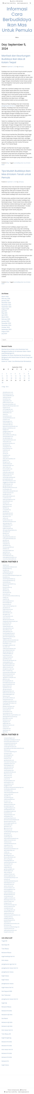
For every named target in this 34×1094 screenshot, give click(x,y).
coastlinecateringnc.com (9, 745)
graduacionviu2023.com (9, 804)
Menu (17, 37)
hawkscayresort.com (8, 609)
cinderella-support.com (8, 472)
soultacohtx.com (7, 728)
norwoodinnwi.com (8, 896)
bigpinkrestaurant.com (8, 474)
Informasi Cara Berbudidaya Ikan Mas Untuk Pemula (17, 19)
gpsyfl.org (5, 732)
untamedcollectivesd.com (10, 843)
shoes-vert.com (6, 618)
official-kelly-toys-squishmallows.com (12, 715)
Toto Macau (5, 949)
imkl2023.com (6, 548)
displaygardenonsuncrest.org (10, 716)
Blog (8, 163)
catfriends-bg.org (7, 397)
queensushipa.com (7, 463)
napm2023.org (6, 543)
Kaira (18, 1090)
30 (2, 382)
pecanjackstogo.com (9, 806)
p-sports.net (7, 779)
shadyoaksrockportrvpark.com (10, 621)
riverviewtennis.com (7, 713)
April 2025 (5, 315)
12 (15, 376)
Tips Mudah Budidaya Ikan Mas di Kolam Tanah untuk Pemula (16, 174)
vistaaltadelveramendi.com (10, 743)
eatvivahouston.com (9, 767)
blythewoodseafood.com (9, 692)
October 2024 (6, 327)
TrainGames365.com (8, 424)
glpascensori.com (8, 828)
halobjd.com (6, 429)
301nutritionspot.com (9, 884)
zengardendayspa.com (9, 808)
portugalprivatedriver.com (9, 645)
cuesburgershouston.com (10, 746)
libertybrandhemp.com (9, 894)
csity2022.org (6, 599)
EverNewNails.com (7, 489)
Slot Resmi (5, 1018)
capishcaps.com (6, 730)
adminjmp (21, 66)
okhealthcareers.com (8, 392)
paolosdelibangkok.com (8, 694)
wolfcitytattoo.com (8, 816)
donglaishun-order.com (8, 669)
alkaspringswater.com (8, 652)
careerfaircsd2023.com (8, 550)
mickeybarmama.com (8, 699)
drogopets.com (6, 721)
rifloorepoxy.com (8, 830)
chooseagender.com (8, 409)
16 (2, 378)
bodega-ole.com (8, 903)
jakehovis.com (6, 679)
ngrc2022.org (6, 511)
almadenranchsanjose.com (9, 521)
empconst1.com (6, 470)
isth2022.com (6, 565)
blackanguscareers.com (9, 899)
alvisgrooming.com (7, 689)
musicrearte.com (7, 709)
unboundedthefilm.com (8, 395)
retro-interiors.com (7, 504)
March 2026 (5, 296)
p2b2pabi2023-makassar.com (10, 567)
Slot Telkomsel (6, 995)
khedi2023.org (6, 577)
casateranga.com (8, 836)
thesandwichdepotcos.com (9, 480)
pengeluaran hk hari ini (8, 106)
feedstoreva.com (7, 720)
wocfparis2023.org (7, 568)
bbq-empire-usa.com (8, 718)
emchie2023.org (6, 582)
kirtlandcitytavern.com (9, 882)
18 (11, 378)
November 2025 (6, 305)
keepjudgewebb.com (9, 860)
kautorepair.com (7, 624)
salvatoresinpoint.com (8, 492)
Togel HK (4, 941)
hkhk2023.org (6, 542)
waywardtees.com (7, 400)
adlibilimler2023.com (7, 525)
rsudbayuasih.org (8, 916)
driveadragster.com (8, 755)
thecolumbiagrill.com (8, 573)
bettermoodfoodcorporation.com (11, 406)
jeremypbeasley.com (8, 479)
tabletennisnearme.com (8, 725)
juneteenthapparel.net (9, 920)
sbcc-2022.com (6, 535)
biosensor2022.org (7, 587)
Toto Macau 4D (6, 1034)
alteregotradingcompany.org (9, 530)
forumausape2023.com (8, 547)
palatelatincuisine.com (9, 763)
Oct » (7, 386)
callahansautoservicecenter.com (10, 640)
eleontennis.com (7, 516)
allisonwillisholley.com (9, 850)
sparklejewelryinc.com (9, 809)
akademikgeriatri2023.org (9, 578)
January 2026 (5, 300)
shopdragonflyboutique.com (9, 703)
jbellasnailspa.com (7, 686)
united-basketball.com (9, 799)
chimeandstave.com (9, 770)
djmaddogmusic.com (9, 855)
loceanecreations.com (9, 887)
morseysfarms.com (7, 711)
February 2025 (6, 319)
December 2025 (6, 303)
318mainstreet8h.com (8, 653)
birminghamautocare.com (9, 682)
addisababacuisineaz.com (10, 930)
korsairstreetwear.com (9, 780)
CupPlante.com (6, 450)
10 (7, 376)
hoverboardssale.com (8, 411)
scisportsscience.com (9, 928)
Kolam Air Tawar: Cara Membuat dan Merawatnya (16, 361)
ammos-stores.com (8, 886)
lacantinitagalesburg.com (9, 633)
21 (24, 378)
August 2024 (5, 331)
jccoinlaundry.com (7, 623)
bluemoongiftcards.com (9, 876)
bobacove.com (6, 696)
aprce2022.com (6, 531)
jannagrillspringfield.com (9, 664)
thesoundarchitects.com (9, 857)
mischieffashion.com (8, 501)
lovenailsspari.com (7, 655)
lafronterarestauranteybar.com (11, 819)
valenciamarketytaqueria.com (11, 792)
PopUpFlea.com (6, 455)
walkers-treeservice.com (10, 840)
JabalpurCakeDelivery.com (9, 428)
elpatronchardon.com (8, 667)
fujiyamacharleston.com (8, 665)
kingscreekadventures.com (9, 440)
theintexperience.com (8, 394)
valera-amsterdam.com (9, 893)
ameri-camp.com (7, 467)
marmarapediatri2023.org (9, 580)
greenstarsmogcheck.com (9, 636)
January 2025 (5, 321)
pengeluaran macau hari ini (10, 968)
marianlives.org (6, 399)
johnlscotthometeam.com (9, 496)
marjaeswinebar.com (8, 626)
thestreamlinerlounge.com (10, 904)
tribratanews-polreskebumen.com (12, 915)
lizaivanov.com (7, 758)
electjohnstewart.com (9, 911)
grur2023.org (6, 540)
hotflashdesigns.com (8, 484)
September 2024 (6, 329)
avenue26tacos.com (9, 784)
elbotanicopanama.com (8, 619)
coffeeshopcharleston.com (9, 648)
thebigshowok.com (8, 768)
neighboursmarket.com (9, 898)
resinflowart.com (8, 777)
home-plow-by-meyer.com (10, 762)
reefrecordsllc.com (8, 794)
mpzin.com (5, 452)
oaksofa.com (6, 726)
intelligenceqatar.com (8, 431)
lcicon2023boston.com (8, 555)
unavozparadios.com (8, 616)
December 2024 (6, 323)
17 (7, 378)
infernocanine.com (8, 847)
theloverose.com (8, 773)
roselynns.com (6, 419)
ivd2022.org (5, 597)
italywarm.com (7, 921)
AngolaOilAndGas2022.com (9, 537)
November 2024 (6, 325)
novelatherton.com (8, 908)
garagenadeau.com (7, 486)
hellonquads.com (7, 611)
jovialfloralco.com (7, 494)
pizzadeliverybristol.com (8, 635)
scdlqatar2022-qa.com (8, 572)
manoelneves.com (7, 416)
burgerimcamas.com (9, 932)
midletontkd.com (8, 867)
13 (20, 376)
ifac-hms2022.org (7, 592)
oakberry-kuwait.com (8, 657)
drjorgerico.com (6, 462)
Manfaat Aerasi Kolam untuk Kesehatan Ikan (15, 349)
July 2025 (4, 311)
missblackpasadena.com (10, 789)
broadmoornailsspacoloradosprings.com (14, 787)
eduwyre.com (6, 503)
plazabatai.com (6, 607)
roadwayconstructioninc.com (10, 701)
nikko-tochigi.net (8, 872)
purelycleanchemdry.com (9, 443)
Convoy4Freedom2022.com (9, 538)
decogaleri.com (6, 614)
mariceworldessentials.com (9, 672)
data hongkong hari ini (22, 3)
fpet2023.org (6, 508)
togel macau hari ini (7, 987)
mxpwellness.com (8, 845)
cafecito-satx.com (8, 802)
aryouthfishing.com (8, 797)
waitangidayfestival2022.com (10, 557)
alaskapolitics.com (7, 412)
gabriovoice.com (8, 775)
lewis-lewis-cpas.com (8, 514)
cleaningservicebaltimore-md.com (12, 739)
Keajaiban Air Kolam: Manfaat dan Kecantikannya (16, 355)
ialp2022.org (6, 589)
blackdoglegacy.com (9, 765)
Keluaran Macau (6, 952)
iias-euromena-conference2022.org (11, 595)
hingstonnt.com (6, 407)
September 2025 (6, 307)
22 (29, 378)
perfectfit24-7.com (7, 643)
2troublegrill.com (8, 835)
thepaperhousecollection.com (11, 848)
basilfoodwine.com (8, 870)
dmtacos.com (7, 750)
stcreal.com (5, 453)
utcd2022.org (6, 585)
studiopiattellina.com (8, 662)
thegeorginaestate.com (8, 691)
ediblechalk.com (7, 723)
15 (29, 376)
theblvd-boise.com (7, 506)
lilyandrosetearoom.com (10, 821)
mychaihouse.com (7, 687)
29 (29, 380)
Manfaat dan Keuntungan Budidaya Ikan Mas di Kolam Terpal (16, 59)
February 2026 (6, 298)
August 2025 (5, 309)
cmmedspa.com (7, 865)
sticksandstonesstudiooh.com (11, 838)
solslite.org (6, 852)
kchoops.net (7, 879)
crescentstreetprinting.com (10, 751)
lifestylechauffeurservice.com (10, 487)
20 (20, 378)
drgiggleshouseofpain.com (9, 482)
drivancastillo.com (8, 864)
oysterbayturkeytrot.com (10, 818)
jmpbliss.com (6, 460)
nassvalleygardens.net (9, 910)
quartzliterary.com (7, 658)
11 (11, 376)
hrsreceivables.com (7, 469)
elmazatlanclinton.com (8, 628)
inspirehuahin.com (7, 475)
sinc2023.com (6, 570)
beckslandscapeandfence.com (11, 741)
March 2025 (5, 317)
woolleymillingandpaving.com (11, 831)
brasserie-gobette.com (8, 708)
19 (15, 378)
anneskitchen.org (8, 791)
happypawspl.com (7, 638)
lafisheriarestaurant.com (9, 674)
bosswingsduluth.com (8, 681)
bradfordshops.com (7, 520)
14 (24, 376)
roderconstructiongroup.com (9, 606)
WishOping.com (6, 445)
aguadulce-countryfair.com (9, 677)
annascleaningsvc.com (9, 814)
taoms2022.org (6, 594)
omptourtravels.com (9, 913)
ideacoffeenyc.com (7, 629)
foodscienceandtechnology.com (11, 927)
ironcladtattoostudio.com (10, 811)
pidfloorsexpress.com (8, 402)
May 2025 (4, 313)
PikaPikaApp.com (7, 433)
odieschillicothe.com (7, 631)
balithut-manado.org (8, 528)
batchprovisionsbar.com (8, 706)
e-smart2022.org (7, 509)
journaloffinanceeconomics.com (11, 923)
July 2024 (4, 333)
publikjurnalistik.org (8, 918)
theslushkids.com (8, 825)
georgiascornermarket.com (9, 641)
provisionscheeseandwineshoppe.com (12, 575)
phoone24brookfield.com (9, 698)
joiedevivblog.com (8, 891)
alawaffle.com (7, 796)
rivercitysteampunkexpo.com (11, 877)
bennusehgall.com (7, 602)
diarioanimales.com (7, 612)
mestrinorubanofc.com (9, 906)
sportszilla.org (6, 704)
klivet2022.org (6, 590)
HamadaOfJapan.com (8, 436)
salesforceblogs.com (8, 423)
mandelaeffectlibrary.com (9, 417)
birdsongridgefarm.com (9, 889)
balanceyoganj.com (7, 421)
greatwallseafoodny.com (10, 772)
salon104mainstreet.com (9, 650)
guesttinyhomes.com (9, 760)
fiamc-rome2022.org (7, 670)
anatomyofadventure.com (10, 862)
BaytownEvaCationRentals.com (10, 426)
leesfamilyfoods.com (8, 513)
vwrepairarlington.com (9, 738)
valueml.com (6, 457)
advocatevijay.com (7, 523)
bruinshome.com (8, 813)
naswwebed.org (7, 526)
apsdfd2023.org (6, 545)
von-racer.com (6, 646)
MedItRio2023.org (7, 554)
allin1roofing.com (8, 859)
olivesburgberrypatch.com (10, 823)
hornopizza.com (8, 753)
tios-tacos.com (7, 801)
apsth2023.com (6, 552)
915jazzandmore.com (8, 675)
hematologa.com (8, 756)
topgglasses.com (8, 785)
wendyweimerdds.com (8, 465)
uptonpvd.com (7, 833)
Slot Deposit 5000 (7, 991)
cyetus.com (5, 518)
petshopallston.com (8, 782)
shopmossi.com (7, 842)
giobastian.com (7, 826)
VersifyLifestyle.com (7, 438)
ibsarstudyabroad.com (8, 601)
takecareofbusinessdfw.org (9, 435)
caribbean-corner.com (9, 874)
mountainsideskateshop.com (11, 881)
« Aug (3, 386)
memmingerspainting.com (9, 477)
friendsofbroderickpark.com (9, 660)
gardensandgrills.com (9, 869)
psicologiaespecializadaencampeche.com (14, 748)
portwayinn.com (8, 853)
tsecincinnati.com (7, 604)
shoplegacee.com (7, 446)
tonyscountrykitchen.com (9, 684)
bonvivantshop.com (7, 448)
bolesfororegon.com (9, 901)
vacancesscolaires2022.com (9, 559)
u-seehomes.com (7, 497)
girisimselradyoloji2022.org (9, 584)
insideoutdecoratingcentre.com (10, 491)
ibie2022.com (6, 533)
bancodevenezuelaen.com (9, 404)
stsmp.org (5, 414)
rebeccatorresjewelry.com (9, 458)
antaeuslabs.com (7, 441)
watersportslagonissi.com (9, 499)
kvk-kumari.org (7, 925)
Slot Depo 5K (5, 945)
